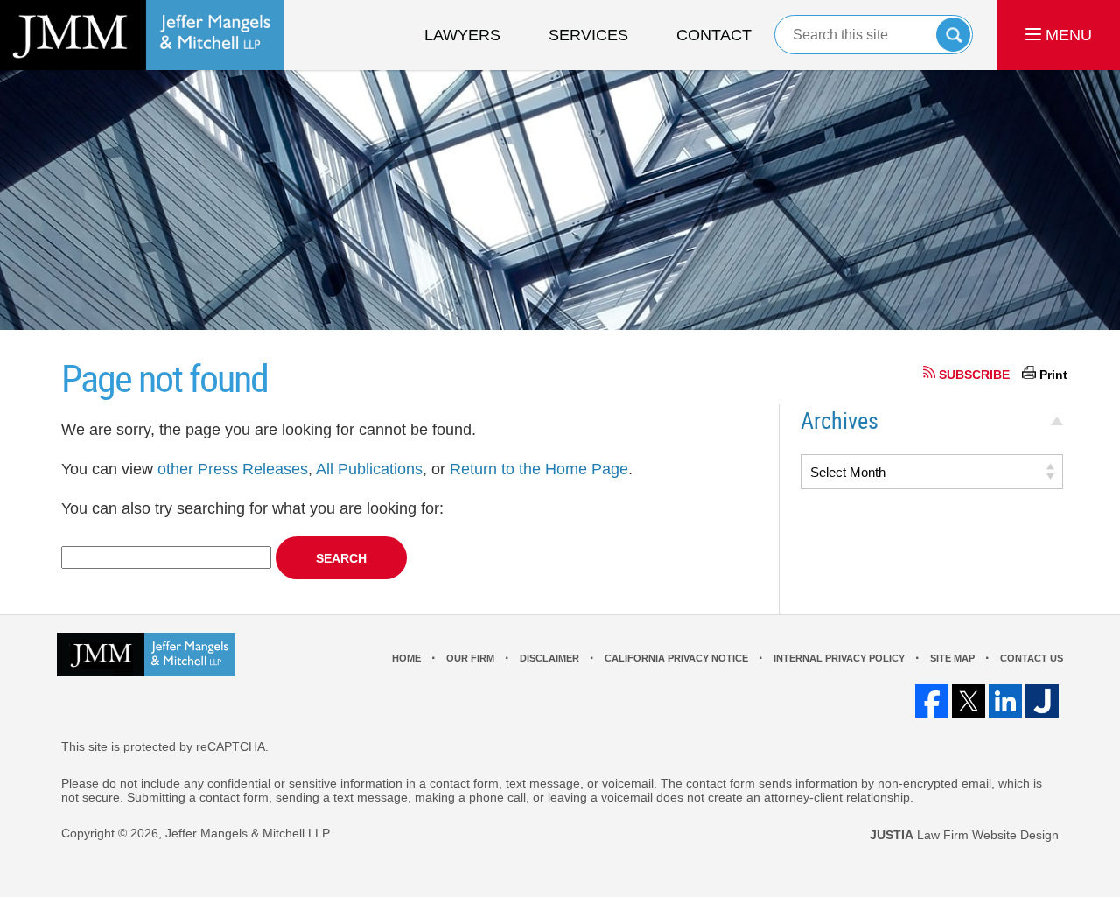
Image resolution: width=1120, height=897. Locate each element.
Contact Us (1031, 658)
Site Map (952, 658)
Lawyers (462, 35)
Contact (714, 35)
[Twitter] (968, 701)
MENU (1066, 35)
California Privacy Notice (676, 658)
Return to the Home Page (539, 469)
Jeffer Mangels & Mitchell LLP (247, 833)
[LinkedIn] (1005, 701)
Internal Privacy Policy (839, 658)
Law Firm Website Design (964, 835)
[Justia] (1042, 701)
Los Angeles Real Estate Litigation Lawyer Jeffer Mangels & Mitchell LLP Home (142, 35)
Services (588, 35)
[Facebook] (931, 701)
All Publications (369, 469)
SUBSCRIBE (974, 375)
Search (953, 35)
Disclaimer (549, 658)
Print (1054, 375)
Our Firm (470, 658)
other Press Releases (233, 469)
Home (406, 658)
